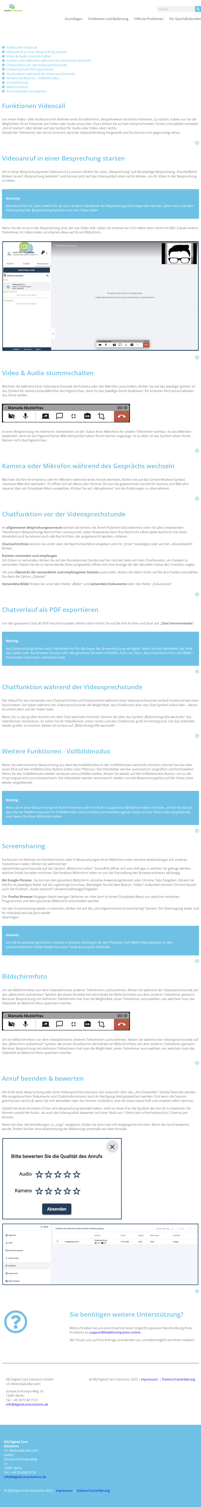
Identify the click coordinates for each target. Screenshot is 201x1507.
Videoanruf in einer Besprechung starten (63, 158)
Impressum (149, 1379)
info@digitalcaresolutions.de (27, 1404)
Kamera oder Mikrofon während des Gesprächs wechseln (88, 466)
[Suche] (198, 9)
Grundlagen (73, 19)
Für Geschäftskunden (185, 19)
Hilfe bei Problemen (149, 19)
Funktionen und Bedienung (108, 19)
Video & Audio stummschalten (48, 373)
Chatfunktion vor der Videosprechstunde (63, 514)
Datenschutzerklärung (178, 1379)
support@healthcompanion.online (114, 1332)
